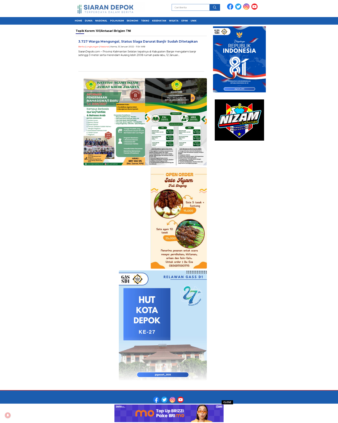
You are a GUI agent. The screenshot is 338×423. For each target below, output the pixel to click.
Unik (193, 20)
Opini (184, 20)
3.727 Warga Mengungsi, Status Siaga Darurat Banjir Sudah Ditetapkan (138, 41)
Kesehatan (159, 20)
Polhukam (117, 20)
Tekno (145, 20)
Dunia (88, 20)
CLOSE (227, 402)
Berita (81, 46)
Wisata (173, 20)
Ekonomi (132, 20)
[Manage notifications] (8, 415)
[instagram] (247, 9)
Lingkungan (92, 46)
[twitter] (239, 9)
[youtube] (255, 9)
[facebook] (230, 9)
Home (78, 20)
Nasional (101, 20)
